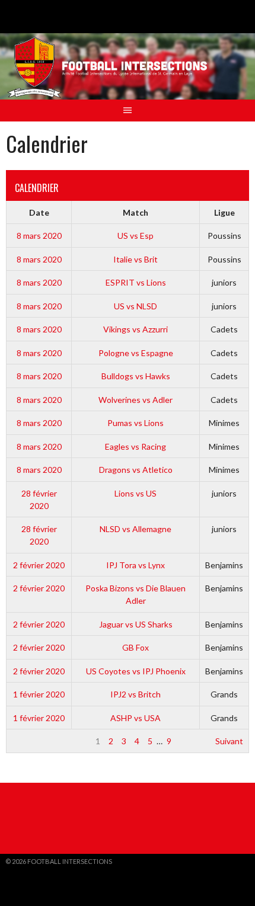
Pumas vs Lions (135, 423)
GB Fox (135, 647)
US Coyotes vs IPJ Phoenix (136, 671)
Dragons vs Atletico (136, 470)
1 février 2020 (39, 694)
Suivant (229, 741)
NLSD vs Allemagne (135, 529)
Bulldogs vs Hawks (135, 376)
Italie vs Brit (135, 259)
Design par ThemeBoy (42, 871)
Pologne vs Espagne (135, 353)
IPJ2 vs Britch (135, 694)
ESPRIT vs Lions (136, 282)
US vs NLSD (135, 306)
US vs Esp (135, 235)
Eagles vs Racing (135, 446)
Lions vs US (135, 493)
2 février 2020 (39, 565)
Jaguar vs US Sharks (136, 624)
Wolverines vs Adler (135, 400)
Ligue (224, 212)
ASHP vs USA (135, 718)
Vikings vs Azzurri (135, 329)
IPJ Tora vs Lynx (135, 565)
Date (39, 212)
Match (135, 212)
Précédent (32, 741)
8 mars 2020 (39, 235)
